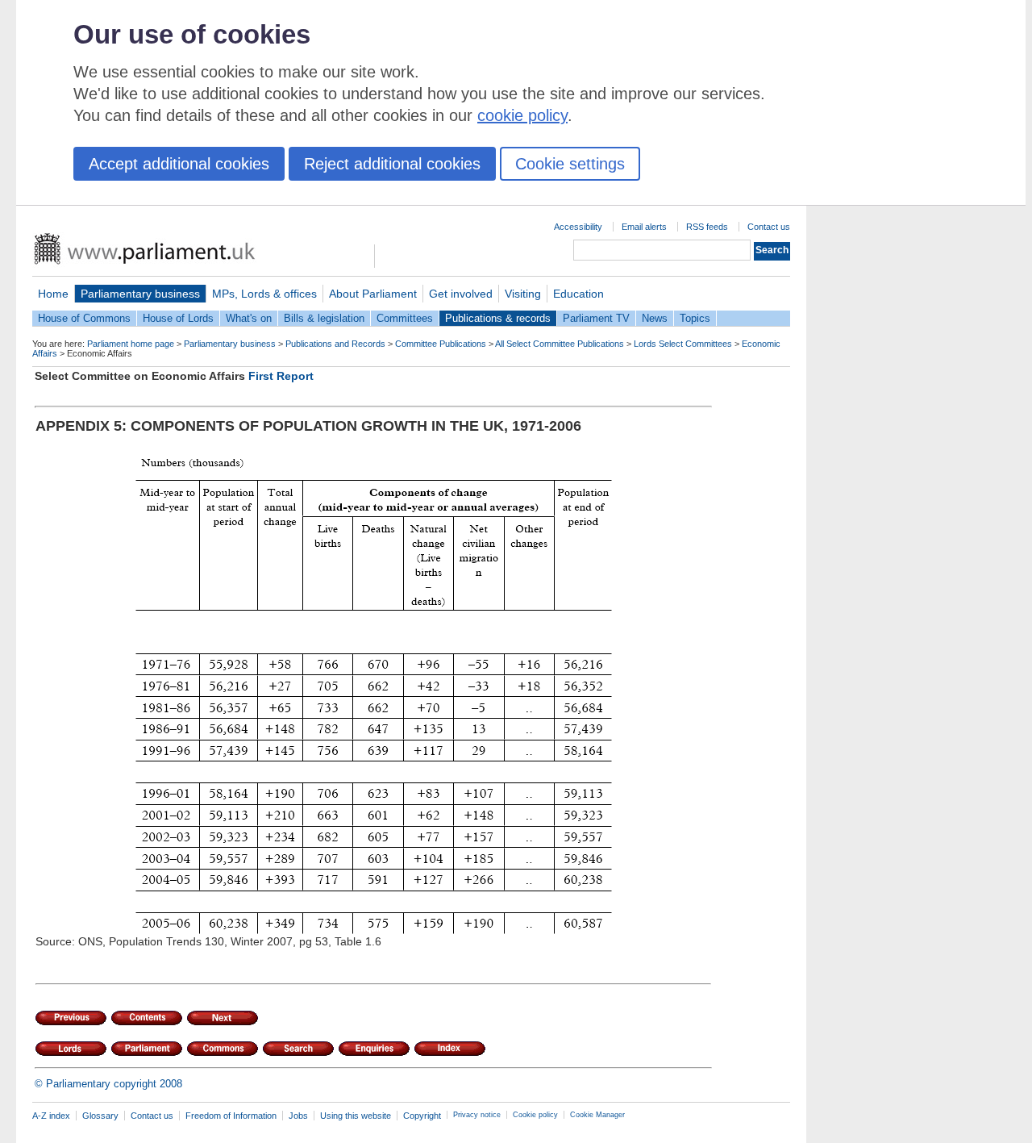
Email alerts (644, 227)
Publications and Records (335, 343)
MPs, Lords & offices (264, 293)
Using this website (355, 1115)
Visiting (523, 293)
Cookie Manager (597, 1115)
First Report (281, 375)
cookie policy (522, 115)
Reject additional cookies (392, 164)
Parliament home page (130, 343)
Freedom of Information (231, 1115)
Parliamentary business (140, 293)
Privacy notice (477, 1115)
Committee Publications (440, 343)
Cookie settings (570, 164)
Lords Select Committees (683, 343)
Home (53, 293)
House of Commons (84, 318)
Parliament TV (596, 318)
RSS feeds (707, 227)
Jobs (298, 1115)
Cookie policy (535, 1115)
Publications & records (498, 318)
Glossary (100, 1115)
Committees (405, 318)
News (655, 318)
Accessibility (578, 227)
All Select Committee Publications (559, 343)
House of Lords (178, 318)
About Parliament (373, 293)
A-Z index (51, 1115)
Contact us (768, 227)
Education (578, 293)
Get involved (461, 293)
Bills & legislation (324, 318)
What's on (249, 318)
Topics (695, 318)
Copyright (422, 1115)
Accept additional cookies (179, 164)
